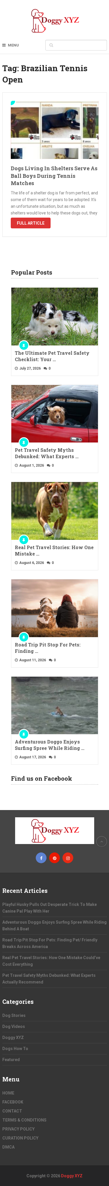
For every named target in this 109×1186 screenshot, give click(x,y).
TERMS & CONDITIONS (24, 1120)
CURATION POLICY (20, 1138)
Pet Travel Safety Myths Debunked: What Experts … (46, 453)
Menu (13, 45)
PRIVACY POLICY (18, 1129)
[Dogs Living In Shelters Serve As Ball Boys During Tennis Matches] (55, 130)
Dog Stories (14, 1015)
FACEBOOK (12, 1102)
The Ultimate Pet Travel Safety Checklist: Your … (52, 356)
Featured (11, 1059)
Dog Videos (13, 1026)
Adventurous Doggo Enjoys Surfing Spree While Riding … (49, 745)
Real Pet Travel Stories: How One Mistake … (54, 550)
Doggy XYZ (13, 1037)
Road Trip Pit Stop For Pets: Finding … (48, 648)
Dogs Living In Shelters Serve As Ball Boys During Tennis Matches (54, 175)
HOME (8, 1093)
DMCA (8, 1147)
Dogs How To (15, 1048)
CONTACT (12, 1111)
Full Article (30, 223)
